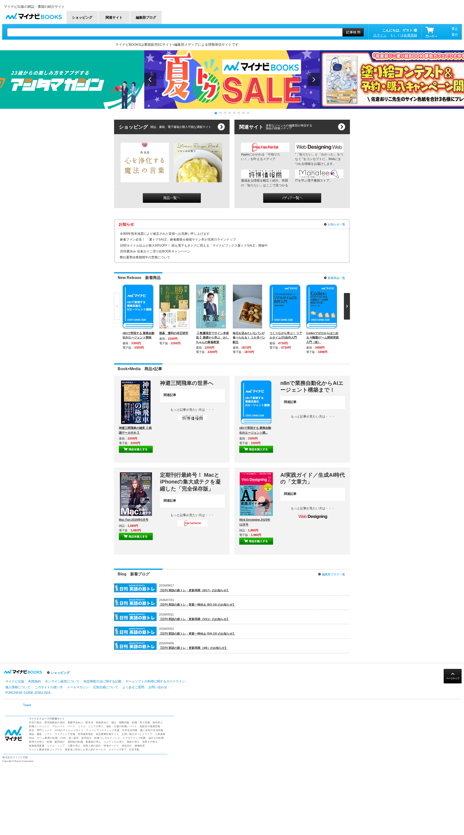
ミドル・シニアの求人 (91, 726)
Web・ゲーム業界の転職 (43, 738)
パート (71, 726)
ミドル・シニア (56, 745)
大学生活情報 (130, 730)
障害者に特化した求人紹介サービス (85, 749)
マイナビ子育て (117, 749)
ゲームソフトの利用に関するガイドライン (155, 681)
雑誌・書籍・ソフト (40, 734)
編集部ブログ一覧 (333, 574)
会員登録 (410, 35)
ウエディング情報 (65, 734)
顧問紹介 (60, 741)
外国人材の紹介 (92, 745)
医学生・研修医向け (97, 722)
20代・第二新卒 (69, 738)
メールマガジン (78, 687)
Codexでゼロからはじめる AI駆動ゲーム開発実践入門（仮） (322, 337)
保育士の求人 (150, 741)
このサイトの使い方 (49, 687)
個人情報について (17, 687)
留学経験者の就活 (54, 722)
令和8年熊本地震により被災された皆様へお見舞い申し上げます (165, 233)
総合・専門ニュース (40, 730)
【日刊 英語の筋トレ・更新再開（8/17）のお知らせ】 (194, 590)
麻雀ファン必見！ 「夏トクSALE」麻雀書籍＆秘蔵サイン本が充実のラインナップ (178, 239)
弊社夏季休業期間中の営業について (145, 257)
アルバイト (58, 726)
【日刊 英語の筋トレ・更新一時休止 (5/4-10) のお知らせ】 (197, 633)
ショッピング (60, 672)
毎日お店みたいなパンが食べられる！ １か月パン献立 (249, 337)
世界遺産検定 (85, 734)
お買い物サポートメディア (137, 734)
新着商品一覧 (336, 278)
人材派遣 (160, 734)
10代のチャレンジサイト (69, 730)
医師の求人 (133, 741)
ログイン (380, 35)
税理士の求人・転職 (40, 741)
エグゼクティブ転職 (134, 738)
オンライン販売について (62, 681)
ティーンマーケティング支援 (103, 730)
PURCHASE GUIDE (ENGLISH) (27, 693)
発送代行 (127, 745)
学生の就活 (35, 722)
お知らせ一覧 (336, 224)
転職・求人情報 (141, 722)
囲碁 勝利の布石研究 (173, 333)
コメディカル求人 (114, 741)
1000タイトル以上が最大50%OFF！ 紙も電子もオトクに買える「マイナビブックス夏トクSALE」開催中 (194, 245)
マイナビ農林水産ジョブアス (45, 749)
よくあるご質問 (133, 687)
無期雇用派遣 (36, 745)
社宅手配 (134, 749)
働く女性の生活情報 (151, 730)
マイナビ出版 (14, 681)
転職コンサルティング (107, 738)
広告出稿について (105, 687)
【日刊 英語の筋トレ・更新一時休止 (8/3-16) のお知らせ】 (197, 604)
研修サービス (111, 745)
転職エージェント (39, 726)
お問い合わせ (157, 687)
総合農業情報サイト (107, 734)
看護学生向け (75, 722)
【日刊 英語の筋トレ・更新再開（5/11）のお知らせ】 (194, 619)
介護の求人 (74, 745)
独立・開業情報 (120, 722)
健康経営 (140, 745)
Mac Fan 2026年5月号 (133, 519)
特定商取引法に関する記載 (102, 681)
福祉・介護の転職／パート (121, 726)
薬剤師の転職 (75, 741)
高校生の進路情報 (150, 726)
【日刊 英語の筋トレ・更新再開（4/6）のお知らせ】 (193, 648)
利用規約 (34, 681)
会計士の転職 (156, 738)
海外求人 (157, 722)
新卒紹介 (86, 738)
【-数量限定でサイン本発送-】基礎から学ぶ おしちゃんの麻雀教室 (212, 337)
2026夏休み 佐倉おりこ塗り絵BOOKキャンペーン (155, 251)
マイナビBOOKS (33, 14)
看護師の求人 (93, 741)
